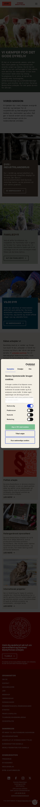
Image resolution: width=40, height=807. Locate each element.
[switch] (30, 410)
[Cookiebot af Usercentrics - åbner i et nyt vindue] (26, 364)
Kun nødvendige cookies (20, 440)
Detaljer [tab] (20, 369)
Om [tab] (30, 369)
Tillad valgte (20, 433)
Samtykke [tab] (10, 369)
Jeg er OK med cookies (20, 427)
